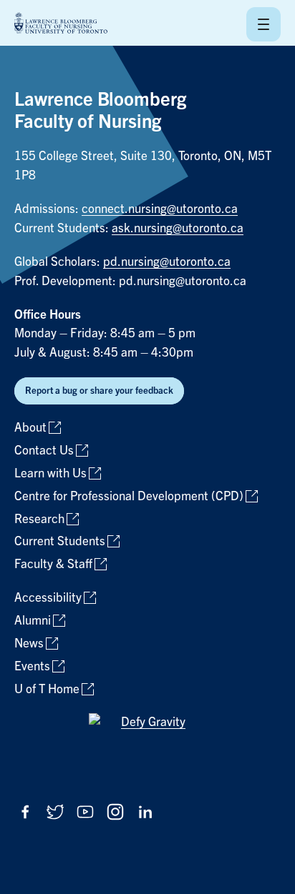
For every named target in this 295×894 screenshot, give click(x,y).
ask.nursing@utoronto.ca (177, 228)
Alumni (32, 621)
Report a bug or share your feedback (99, 390)
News (29, 643)
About (30, 428)
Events (32, 666)
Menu (263, 24)
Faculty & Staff (53, 564)
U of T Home (46, 689)
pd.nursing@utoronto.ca (167, 262)
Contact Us (44, 450)
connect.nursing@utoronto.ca (160, 209)
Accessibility (48, 598)
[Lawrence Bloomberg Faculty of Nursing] (60, 24)
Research (39, 519)
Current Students (59, 541)
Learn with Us (50, 473)
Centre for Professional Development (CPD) (128, 496)
